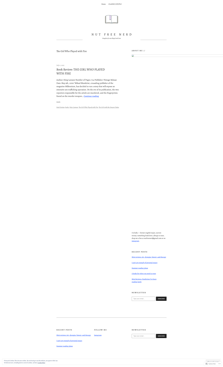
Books (58, 102)
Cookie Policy (41, 363)
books (67, 107)
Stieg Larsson (73, 107)
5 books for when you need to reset (144, 273)
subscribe (161, 298)
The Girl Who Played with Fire (88, 107)
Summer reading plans (140, 268)
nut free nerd (112, 34)
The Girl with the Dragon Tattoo (109, 107)
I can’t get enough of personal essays (144, 262)
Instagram (98, 335)
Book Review (60, 107)
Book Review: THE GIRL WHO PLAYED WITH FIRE (80, 71)
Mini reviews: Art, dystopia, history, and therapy (149, 257)
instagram (135, 241)
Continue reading (91, 96)
